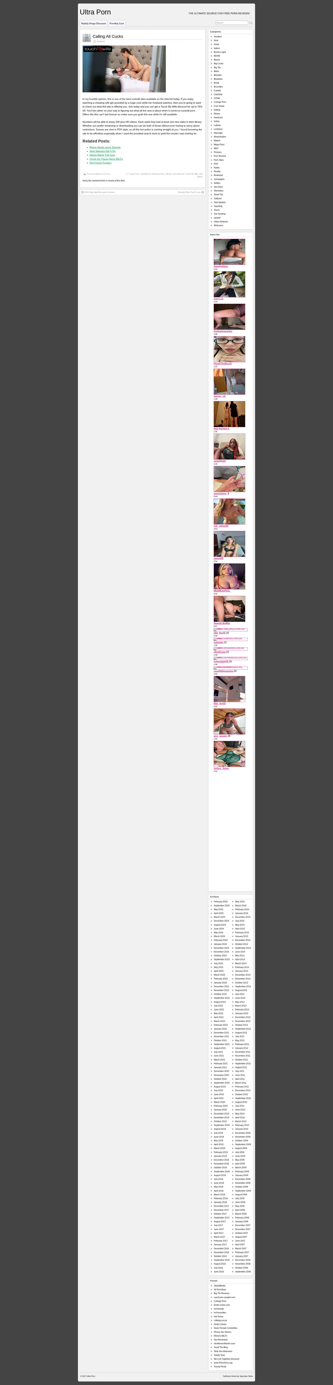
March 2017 (219, 1237)
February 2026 (221, 901)
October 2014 (241, 944)
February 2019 (221, 1152)
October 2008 (241, 1187)
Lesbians (218, 129)
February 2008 (242, 1217)
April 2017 (219, 1233)
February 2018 (221, 1198)
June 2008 (240, 1202)
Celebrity (218, 94)
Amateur (218, 36)
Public (217, 167)
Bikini (216, 71)
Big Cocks (218, 63)
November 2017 (221, 1210)
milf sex (169, 174)
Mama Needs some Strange (105, 147)
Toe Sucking (219, 214)
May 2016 (240, 901)
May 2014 (240, 955)
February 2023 (221, 978)
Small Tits (218, 194)
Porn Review (220, 156)
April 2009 (240, 1163)
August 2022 (220, 1002)
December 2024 (221, 921)
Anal (216, 40)
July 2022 (218, 1006)
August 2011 (241, 1067)
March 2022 (219, 1021)
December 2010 (242, 1090)
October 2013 (241, 982)
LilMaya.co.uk (220, 1320)
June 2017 (219, 1229)
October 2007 (241, 1233)
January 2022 (220, 1029)
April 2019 (219, 1144)
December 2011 (242, 1052)
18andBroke (219, 1286)
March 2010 (240, 1121)
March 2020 (219, 1102)
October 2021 (220, 1040)
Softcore (218, 198)
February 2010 (242, 1125)
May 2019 (218, 1140)
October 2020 (220, 1079)
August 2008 (241, 1194)
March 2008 (240, 1214)
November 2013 (242, 978)
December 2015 (242, 917)
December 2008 (242, 1179)
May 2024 (218, 932)
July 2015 (239, 921)
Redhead (218, 175)
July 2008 (239, 1198)
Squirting (218, 206)
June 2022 (219, 1009)
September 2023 (222, 959)
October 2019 (220, 1121)
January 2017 (220, 1244)
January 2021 (220, 1067)
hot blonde (219, 1309)
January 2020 (220, 1110)
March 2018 (219, 1194)
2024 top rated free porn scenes (100, 192)
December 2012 (242, 1017)
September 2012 (243, 1029)
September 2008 (243, 1191)
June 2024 (219, 928)
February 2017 (221, 1241)
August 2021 (220, 1048)
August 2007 (241, 1237)
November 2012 (242, 1021)
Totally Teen (219, 1355)
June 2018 (219, 1183)
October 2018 (220, 1167)
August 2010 (241, 1102)
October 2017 (220, 1214)
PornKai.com (117, 23)
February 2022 (221, 1025)
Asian (216, 44)
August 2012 (241, 1032)
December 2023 (221, 948)
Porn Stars (219, 160)
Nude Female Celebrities (225, 1328)
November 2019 (221, 1117)
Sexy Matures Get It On (103, 151)
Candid (217, 90)
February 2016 (242, 909)
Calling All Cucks (108, 36)
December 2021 (221, 1032)
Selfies (217, 183)
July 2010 (239, 1106)
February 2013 (242, 1009)
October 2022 (220, 994)
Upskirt (217, 218)
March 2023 (219, 975)
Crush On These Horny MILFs (106, 159)
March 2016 (240, 905)
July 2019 (218, 1133)
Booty (216, 83)
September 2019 (222, 1125)
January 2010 (241, 1129)
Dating (217, 110)
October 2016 (220, 1256)
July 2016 (218, 1268)
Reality (217, 171)
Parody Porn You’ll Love (189, 192)
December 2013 (242, 975)
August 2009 (241, 1148)
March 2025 (219, 917)
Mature (217, 140)
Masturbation (220, 137)
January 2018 (220, 1202)
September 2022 (222, 998)
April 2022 (219, 1017)
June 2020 (219, 1094)
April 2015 (240, 928)
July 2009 (239, 1152)
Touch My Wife (192, 174)
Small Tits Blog (221, 1347)
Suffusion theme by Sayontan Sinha (238, 1376)
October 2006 (241, 1268)
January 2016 (241, 913)
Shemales (218, 191)
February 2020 (221, 1106)
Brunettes (218, 87)
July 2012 (239, 1036)
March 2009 (240, 1167)
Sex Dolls (218, 187)
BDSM (217, 56)
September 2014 (243, 948)
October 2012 (241, 1025)
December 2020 (221, 1071)
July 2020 (218, 1090)
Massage (218, 133)
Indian (217, 121)
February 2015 (242, 932)
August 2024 (220, 925)
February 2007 (242, 1252)
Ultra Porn (95, 12)
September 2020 (222, 1083)
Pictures (217, 152)
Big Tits (217, 67)
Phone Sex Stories (222, 1332)
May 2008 (240, 1206)
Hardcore (101, 41)
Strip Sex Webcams (223, 1351)
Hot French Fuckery (101, 162)
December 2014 (242, 940)
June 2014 (240, 952)
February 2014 (242, 967)
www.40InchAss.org (223, 1363)
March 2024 (219, 936)
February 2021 (221, 1063)
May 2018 (218, 1187)
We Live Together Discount (226, 1359)
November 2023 (221, 952)
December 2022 (221, 986)
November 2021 (221, 1036)
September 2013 (243, 986)
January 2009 (241, 1175)
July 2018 (218, 1179)
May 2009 (240, 1160)
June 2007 (240, 1241)
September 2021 (222, 1044)
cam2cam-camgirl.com (224, 1297)
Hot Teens (218, 1316)
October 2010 (241, 1094)
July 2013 (239, 994)
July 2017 (218, 1225)
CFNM (217, 98)
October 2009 (241, 1140)
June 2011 (240, 1075)
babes (217, 48)
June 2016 (219, 1271)
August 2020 (220, 1086)
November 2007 (242, 1229)
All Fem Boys (220, 1289)
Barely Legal (220, 52)
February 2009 (242, 1171)
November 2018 (221, 1163)
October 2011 (241, 1060)
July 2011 (239, 1071)
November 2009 (242, 1137)
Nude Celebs (220, 1324)
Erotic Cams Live (222, 1305)
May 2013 (240, 1002)
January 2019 (220, 1156)
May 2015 (240, 925)
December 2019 (221, 1114)
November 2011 (242, 1056)
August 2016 (220, 1264)
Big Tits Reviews (221, 1293)
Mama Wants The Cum (102, 155)
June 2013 (240, 998)
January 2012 (241, 1048)
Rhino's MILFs (220, 1336)
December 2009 (242, 1133)
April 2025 (219, 913)
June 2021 (219, 1056)
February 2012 (242, 1044)
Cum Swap (219, 106)
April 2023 (219, 971)
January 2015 (241, 936)
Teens (217, 210)
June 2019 (219, 1137)
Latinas (217, 125)
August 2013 (241, 990)
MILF (216, 148)
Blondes (218, 75)
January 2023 (220, 982)
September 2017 (222, 1217)
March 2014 (240, 963)
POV (216, 164)
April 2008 (240, 1210)
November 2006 (242, 1264)
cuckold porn (145, 174)
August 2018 (220, 1175)
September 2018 (222, 1171)
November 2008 (242, 1183)
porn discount (179, 174)
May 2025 (218, 909)
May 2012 (240, 1040)
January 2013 (241, 1013)
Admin (98, 174)
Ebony (217, 113)
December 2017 (221, 1206)
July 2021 (218, 1052)
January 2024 (220, 944)
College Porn (220, 102)
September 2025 (222, 905)
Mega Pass (219, 144)
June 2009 (240, 1156)
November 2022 (221, 990)
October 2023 (220, 955)
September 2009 (243, 1144)
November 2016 (221, 1252)
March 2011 (240, 1083)
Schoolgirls (219, 179)
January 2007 (241, 1256)
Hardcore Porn (158, 174)
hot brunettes (220, 1312)
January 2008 (241, 1221)
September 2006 (243, 1271)
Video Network (221, 221)
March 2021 (219, 1060)
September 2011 (243, 1063)
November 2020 (221, 1075)
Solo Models (220, 202)
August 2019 (220, 1129)
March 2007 (240, 1248)
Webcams (218, 225)
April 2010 (240, 1117)
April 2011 (240, 1079)
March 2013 (240, 1006)
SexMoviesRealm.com (224, 1343)
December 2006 (242, 1260)
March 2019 (219, 1148)
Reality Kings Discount (93, 23)
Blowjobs (218, 79)
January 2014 (241, 971)
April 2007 (240, 1244)
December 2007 (242, 1225)
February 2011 (242, 1086)
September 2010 (243, 1098)
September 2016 (222, 1260)
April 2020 (219, 1098)
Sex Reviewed (221, 1339)
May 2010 (240, 1114)
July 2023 (218, 963)
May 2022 (218, 1013)
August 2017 (220, 1221)
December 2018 (221, 1160)
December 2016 (221, 1248)
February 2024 (221, 940)
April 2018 (219, 1191)
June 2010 (240, 1110)
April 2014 (240, 959)
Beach (217, 59)
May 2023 (218, 967)
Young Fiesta (220, 1366)
